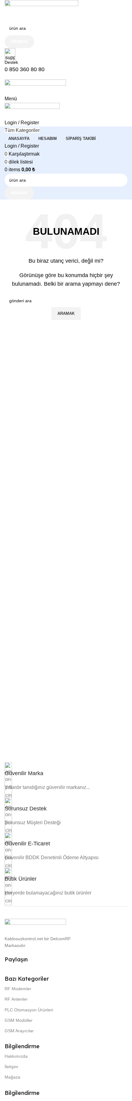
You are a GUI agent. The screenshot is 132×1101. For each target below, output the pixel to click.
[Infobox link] (24, 772)
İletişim (11, 1066)
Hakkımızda (16, 1056)
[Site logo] (41, 10)
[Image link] (35, 923)
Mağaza (12, 1077)
